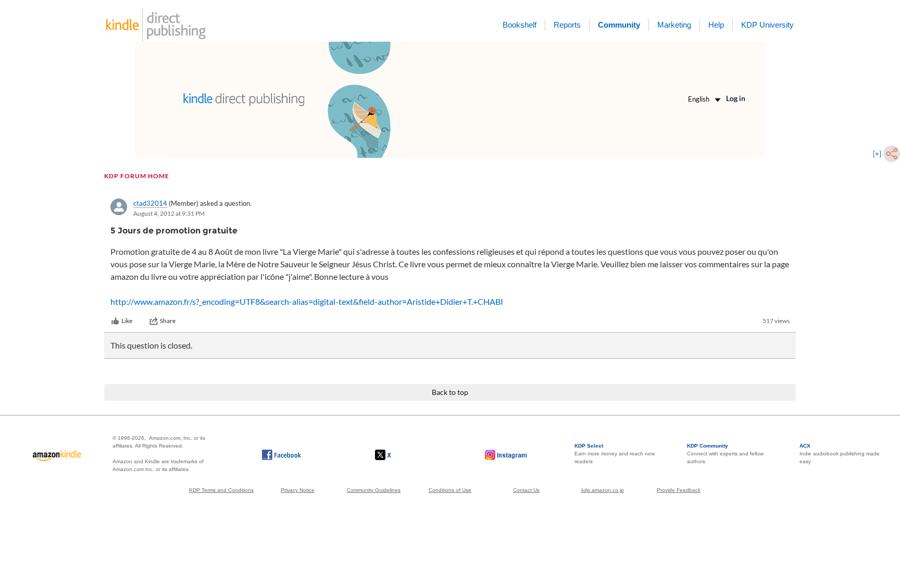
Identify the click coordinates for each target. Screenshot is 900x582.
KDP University (767, 24)
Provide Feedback (679, 490)
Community (619, 24)
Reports (567, 24)
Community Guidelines (374, 490)
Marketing (674, 24)
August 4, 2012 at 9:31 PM (169, 213)
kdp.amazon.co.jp (602, 490)
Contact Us (526, 490)
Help (716, 24)
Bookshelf (519, 24)
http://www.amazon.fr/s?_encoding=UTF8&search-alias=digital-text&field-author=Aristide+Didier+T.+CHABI (306, 301)
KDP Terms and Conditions (221, 490)
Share (168, 321)
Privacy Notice (298, 490)
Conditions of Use (450, 490)
